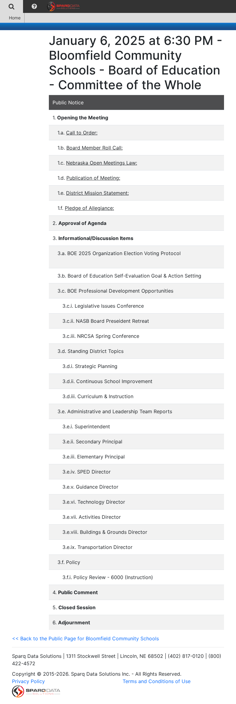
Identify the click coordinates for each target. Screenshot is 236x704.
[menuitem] (11, 6)
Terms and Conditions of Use (157, 681)
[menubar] (41, 6)
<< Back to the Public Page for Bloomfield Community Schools (85, 638)
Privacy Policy (28, 681)
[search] (11, 6)
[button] (34, 6)
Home (15, 17)
